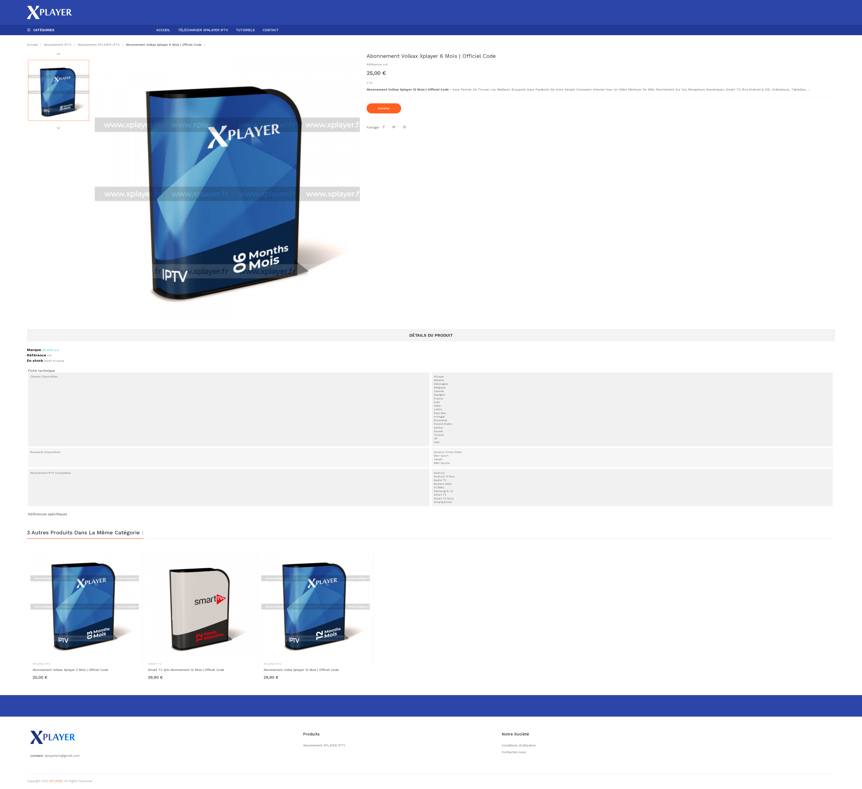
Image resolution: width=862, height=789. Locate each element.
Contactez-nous (514, 752)
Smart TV (154, 663)
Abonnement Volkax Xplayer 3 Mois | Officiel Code (70, 670)
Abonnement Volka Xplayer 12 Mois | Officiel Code (301, 670)
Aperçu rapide (135, 556)
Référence (36, 355)
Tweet (394, 127)
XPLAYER (56, 781)
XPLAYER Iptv (50, 350)
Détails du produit (431, 335)
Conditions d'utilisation (519, 745)
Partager (384, 127)
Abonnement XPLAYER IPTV (324, 745)
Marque (34, 350)
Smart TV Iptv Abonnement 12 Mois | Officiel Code (186, 670)
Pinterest (405, 127)
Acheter (384, 108)
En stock (35, 360)
